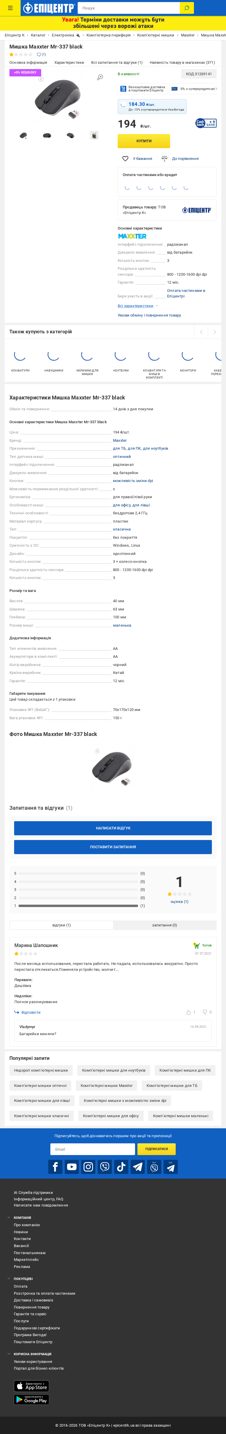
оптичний (122, 456)
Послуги (21, 1321)
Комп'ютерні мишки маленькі (180, 1116)
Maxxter (120, 440)
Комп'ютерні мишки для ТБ (172, 1085)
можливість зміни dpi (133, 480)
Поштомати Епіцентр (33, 1342)
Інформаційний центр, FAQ (38, 1199)
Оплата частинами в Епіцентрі (186, 293)
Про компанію (27, 1225)
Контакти (22, 1238)
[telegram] (138, 1167)
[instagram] (88, 1167)
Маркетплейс (26, 1259)
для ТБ (119, 448)
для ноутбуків (155, 448)
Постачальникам (30, 1253)
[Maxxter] (132, 236)
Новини (21, 1232)
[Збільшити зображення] (100, 77)
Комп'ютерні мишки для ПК (185, 1070)
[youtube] (72, 1167)
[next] (214, 332)
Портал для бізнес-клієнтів (39, 1368)
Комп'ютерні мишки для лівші (42, 1100)
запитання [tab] (162, 925)
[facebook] (55, 1167)
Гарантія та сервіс (30, 1314)
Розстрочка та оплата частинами (44, 1293)
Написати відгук (113, 828)
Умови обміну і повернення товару (149, 315)
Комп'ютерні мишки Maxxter (106, 1085)
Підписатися (156, 1149)
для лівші (141, 505)
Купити (144, 141)
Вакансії (21, 1246)
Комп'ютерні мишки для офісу (111, 1116)
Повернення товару (31, 1307)
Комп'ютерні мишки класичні (41, 1116)
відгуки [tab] (58, 925)
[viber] (105, 1167)
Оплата (20, 1286)
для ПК (134, 448)
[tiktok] (121, 1167)
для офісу (121, 505)
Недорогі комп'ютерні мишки (41, 1070)
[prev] (201, 332)
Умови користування (33, 1361)
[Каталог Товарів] (10, 8)
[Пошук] (187, 8)
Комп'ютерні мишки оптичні (40, 1085)
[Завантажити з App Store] (31, 1386)
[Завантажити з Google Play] (31, 1399)
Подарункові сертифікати (37, 1328)
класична (122, 529)
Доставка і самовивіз (33, 1300)
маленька (122, 625)
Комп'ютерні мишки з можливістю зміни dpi (125, 1100)
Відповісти (31, 1012)
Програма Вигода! (30, 1335)
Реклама (22, 1266)
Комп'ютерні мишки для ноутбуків (113, 1070)
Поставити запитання (113, 847)
